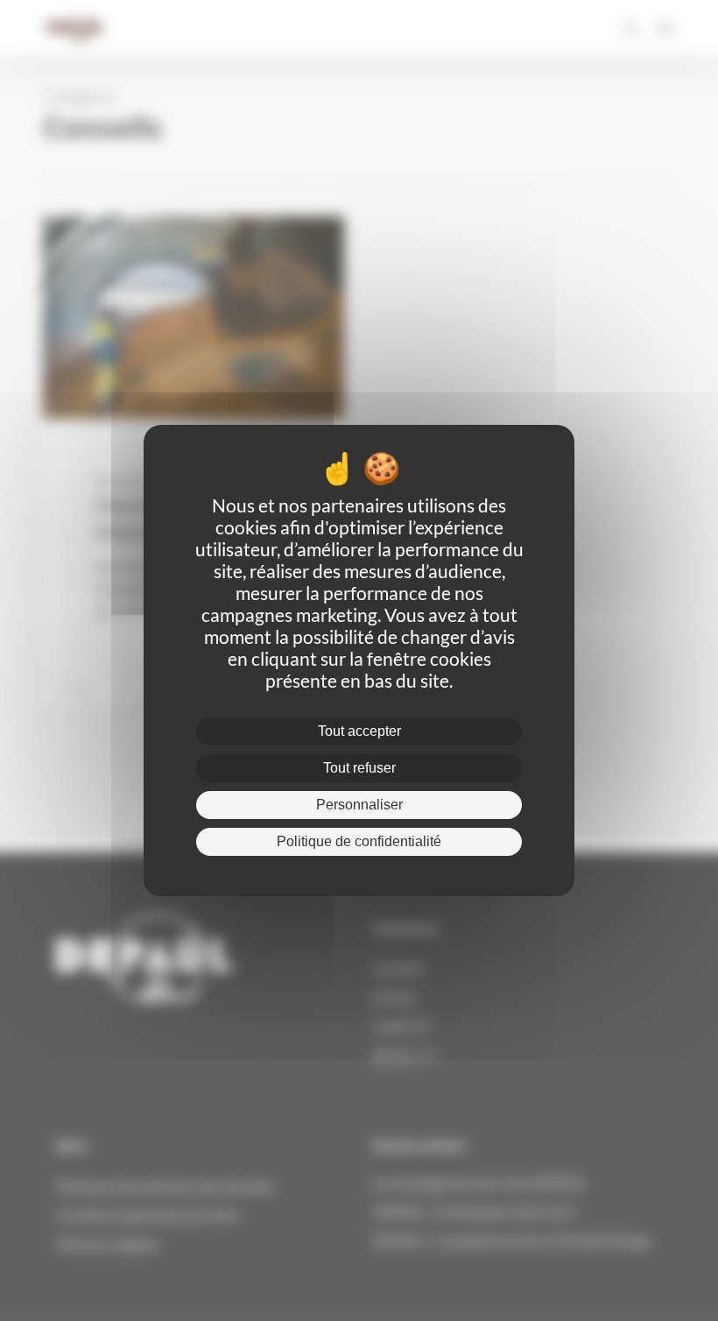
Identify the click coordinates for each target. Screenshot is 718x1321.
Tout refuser (359, 767)
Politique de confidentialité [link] (359, 841)
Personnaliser (359, 804)
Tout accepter (359, 731)
